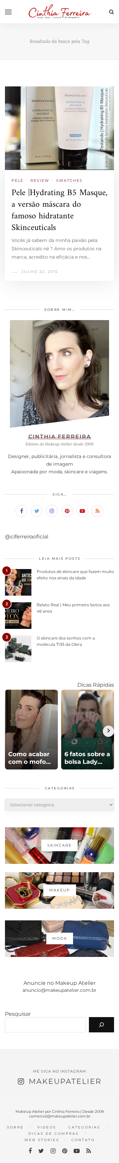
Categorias (84, 1127)
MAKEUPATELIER (65, 1081)
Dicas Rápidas (95, 685)
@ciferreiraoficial (26, 536)
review (39, 180)
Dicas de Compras (53, 1133)
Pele (17, 180)
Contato (83, 1140)
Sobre (15, 1127)
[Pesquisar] (101, 1024)
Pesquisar (18, 1014)
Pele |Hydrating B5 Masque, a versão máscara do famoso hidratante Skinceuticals (59, 210)
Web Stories (41, 1140)
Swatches (69, 180)
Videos (46, 1127)
